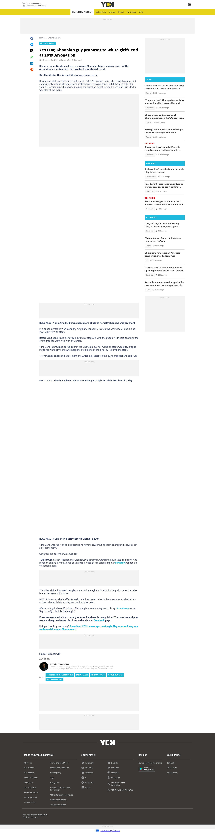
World (148, 290)
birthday (120, 562)
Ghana (148, 122)
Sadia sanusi (82, 675)
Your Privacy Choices (110, 830)
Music (121, 12)
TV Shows (131, 12)
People (148, 93)
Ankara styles (98, 675)
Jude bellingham (54, 679)
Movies (112, 12)
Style (141, 12)
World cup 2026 (115, 675)
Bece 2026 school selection (60, 675)
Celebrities (101, 12)
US (147, 260)
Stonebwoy (122, 608)
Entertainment (82, 12)
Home (42, 37)
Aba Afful (67, 60)
